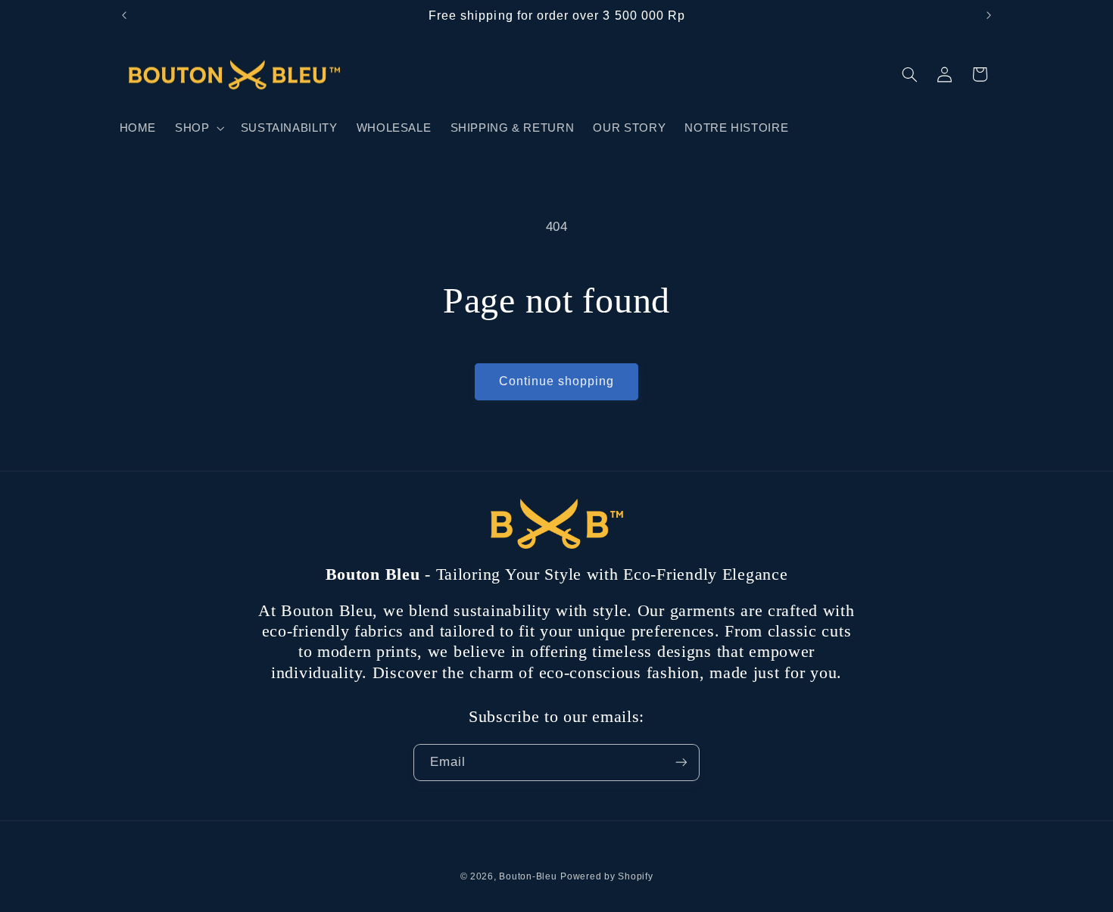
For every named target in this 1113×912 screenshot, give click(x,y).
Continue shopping (557, 381)
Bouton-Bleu (527, 876)
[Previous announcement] (124, 15)
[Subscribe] (681, 762)
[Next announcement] (988, 15)
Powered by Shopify (606, 876)
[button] (198, 128)
